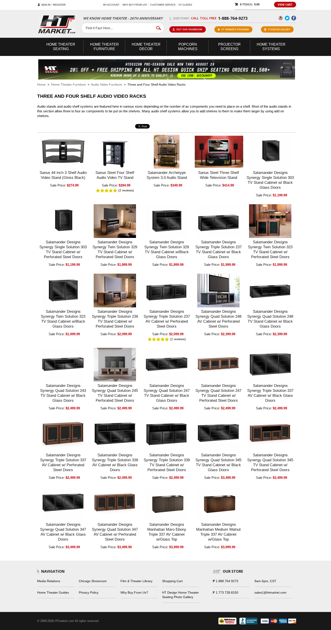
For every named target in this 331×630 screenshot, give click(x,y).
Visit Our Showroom (189, 29)
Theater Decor (146, 46)
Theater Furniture (104, 46)
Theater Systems (271, 46)
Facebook (293, 18)
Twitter (287, 18)
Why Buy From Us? (134, 592)
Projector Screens (229, 46)
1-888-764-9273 (232, 18)
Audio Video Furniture (106, 84)
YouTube (280, 18)
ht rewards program (235, 29)
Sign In (45, 5)
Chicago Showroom (93, 581)
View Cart (285, 5)
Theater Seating (60, 46)
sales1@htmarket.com (270, 592)
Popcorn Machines (187, 46)
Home (41, 84)
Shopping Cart (172, 581)
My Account (111, 4)
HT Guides (185, 4)
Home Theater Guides (53, 592)
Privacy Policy (88, 592)
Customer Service (163, 4)
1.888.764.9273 (227, 581)
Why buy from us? (134, 4)
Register (59, 5)
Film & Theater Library (136, 581)
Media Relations (48, 581)
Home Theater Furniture (68, 84)
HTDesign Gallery (279, 29)
